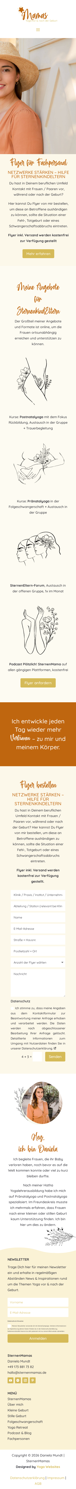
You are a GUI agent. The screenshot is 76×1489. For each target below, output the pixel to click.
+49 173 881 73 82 (21, 1367)
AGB (38, 1483)
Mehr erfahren (38, 253)
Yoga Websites (48, 1467)
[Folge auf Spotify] (18, 1380)
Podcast (14, 1433)
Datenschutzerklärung (27, 1478)
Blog (27, 1433)
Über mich (15, 1404)
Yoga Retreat (18, 1427)
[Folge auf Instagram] (25, 1380)
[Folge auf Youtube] (10, 1380)
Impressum (56, 1478)
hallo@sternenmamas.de (27, 1372)
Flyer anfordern (38, 682)
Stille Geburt (17, 1416)
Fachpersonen (19, 1439)
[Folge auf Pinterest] (33, 1380)
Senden (55, 1056)
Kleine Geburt (18, 1410)
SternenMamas (19, 1399)
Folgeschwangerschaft (25, 1422)
